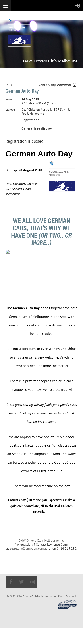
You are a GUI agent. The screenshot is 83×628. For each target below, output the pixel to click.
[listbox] (57, 85)
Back (9, 85)
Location (10, 109)
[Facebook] (11, 581)
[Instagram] (32, 581)
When (9, 99)
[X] (21, 581)
